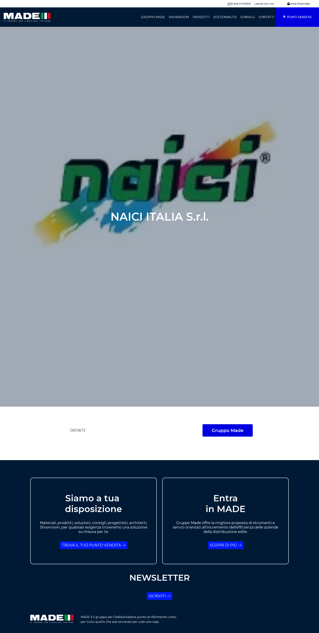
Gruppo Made (227, 430)
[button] (238, 3)
